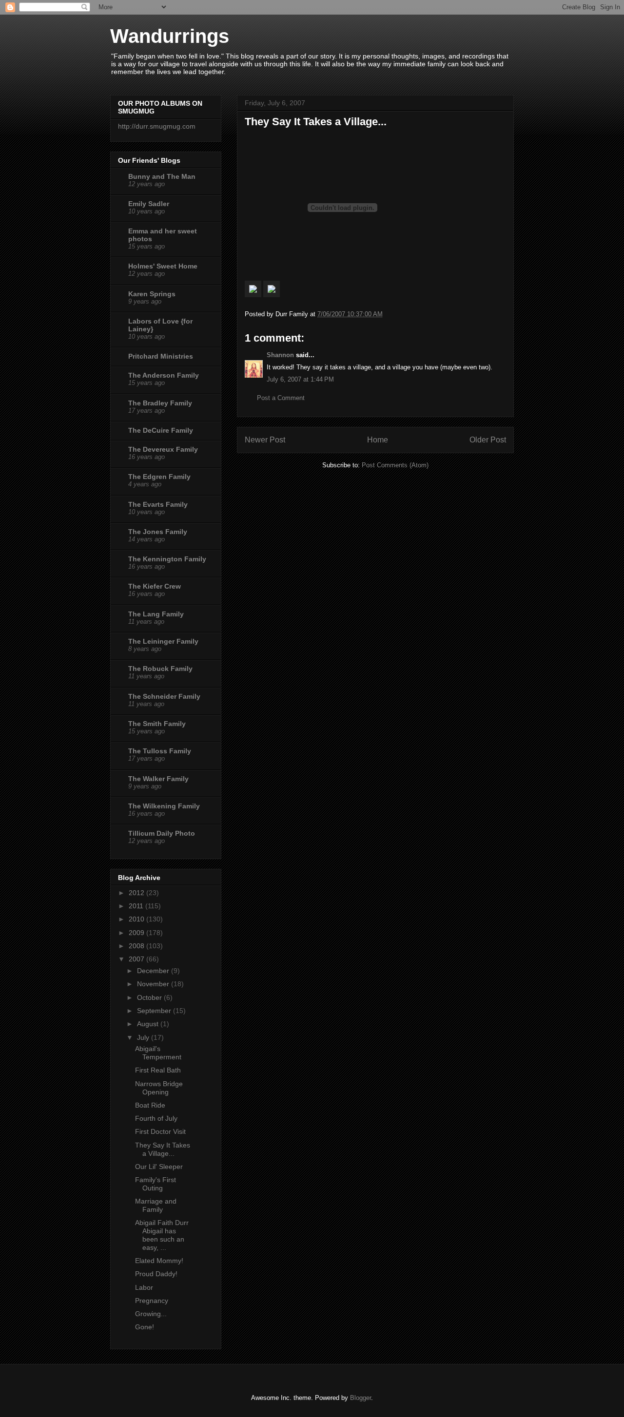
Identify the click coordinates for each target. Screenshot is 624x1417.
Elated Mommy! (159, 1260)
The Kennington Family (167, 559)
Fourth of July (156, 1118)
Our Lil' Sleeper (159, 1166)
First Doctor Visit (160, 1131)
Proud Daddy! (156, 1274)
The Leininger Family (163, 641)
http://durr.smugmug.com (156, 126)
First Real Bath (158, 1070)
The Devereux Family (163, 449)
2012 (137, 893)
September (155, 1011)
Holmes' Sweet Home (162, 266)
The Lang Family (156, 614)
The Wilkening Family (164, 806)
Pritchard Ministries (160, 356)
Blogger (360, 1397)
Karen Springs (152, 294)
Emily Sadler (148, 204)
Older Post (487, 440)
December (154, 971)
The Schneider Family (164, 696)
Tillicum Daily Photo (161, 833)
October (150, 997)
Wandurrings (169, 36)
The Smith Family (157, 724)
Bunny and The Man (161, 176)
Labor (144, 1287)
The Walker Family (158, 779)
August (148, 1024)
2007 (137, 959)
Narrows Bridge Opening (159, 1088)
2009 (137, 933)
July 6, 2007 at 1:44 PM (300, 379)
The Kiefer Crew (154, 586)
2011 (137, 906)
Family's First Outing (155, 1184)
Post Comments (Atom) (395, 465)
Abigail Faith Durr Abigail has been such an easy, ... (162, 1235)
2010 (137, 919)
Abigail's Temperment (158, 1053)
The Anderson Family (163, 375)
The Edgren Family (159, 476)
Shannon (280, 355)
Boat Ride (150, 1105)
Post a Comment (281, 398)
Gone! (144, 1327)
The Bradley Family (160, 403)
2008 (137, 946)
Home (377, 440)
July (144, 1037)
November (154, 984)
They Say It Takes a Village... (162, 1149)
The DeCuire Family (160, 430)
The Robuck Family (160, 668)
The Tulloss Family (159, 751)
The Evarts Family (158, 504)
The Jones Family (157, 532)
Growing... (151, 1314)
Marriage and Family (155, 1205)
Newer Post (265, 440)
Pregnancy (151, 1300)
